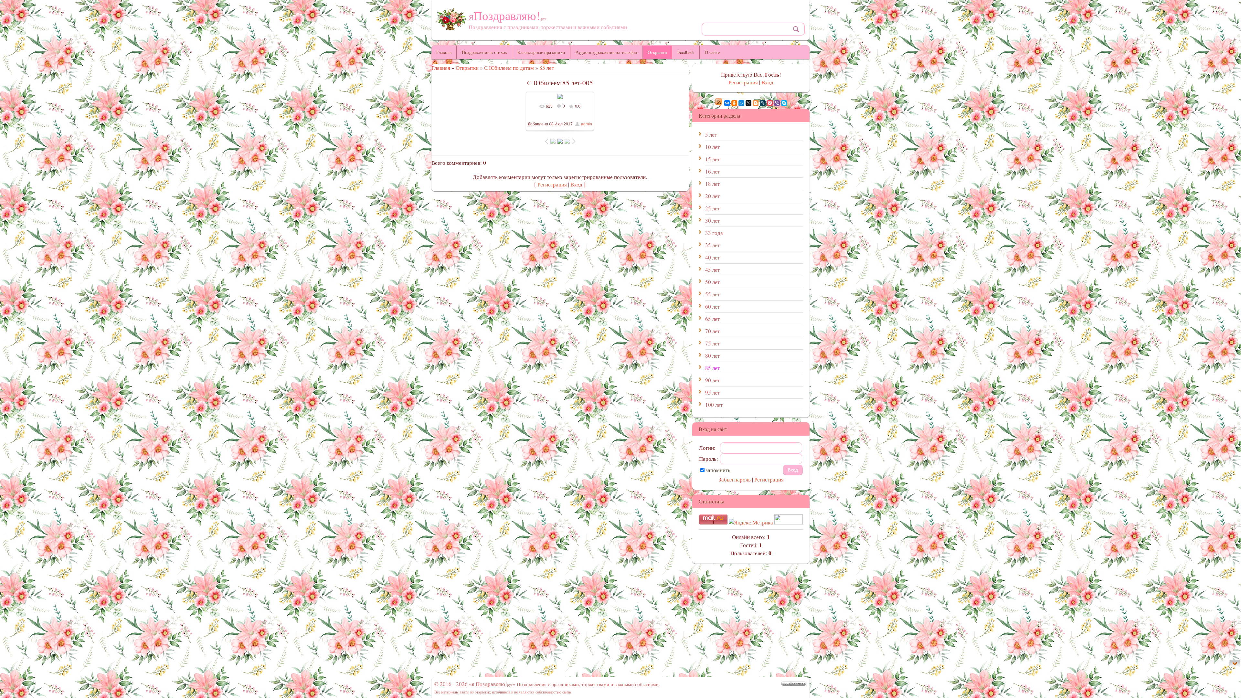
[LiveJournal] (763, 103)
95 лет (712, 392)
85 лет (546, 67)
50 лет (712, 282)
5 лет (711, 134)
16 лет (712, 171)
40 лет (712, 257)
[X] (748, 103)
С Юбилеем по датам (509, 67)
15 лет (712, 159)
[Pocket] (770, 103)
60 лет (712, 306)
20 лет (712, 196)
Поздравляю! (507, 15)
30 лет (712, 220)
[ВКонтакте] (727, 103)
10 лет (712, 147)
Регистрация (552, 184)
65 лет (712, 319)
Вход (576, 184)
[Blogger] (755, 103)
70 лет (712, 331)
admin (586, 124)
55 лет (712, 294)
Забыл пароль (734, 479)
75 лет (712, 343)
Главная (440, 67)
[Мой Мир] (741, 103)
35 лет (712, 245)
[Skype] (784, 103)
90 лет (712, 380)
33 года (714, 233)
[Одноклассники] (734, 103)
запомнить (717, 470)
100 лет (714, 404)
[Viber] (777, 103)
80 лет (712, 355)
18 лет (712, 183)
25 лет (712, 208)
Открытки (467, 67)
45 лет (712, 269)
